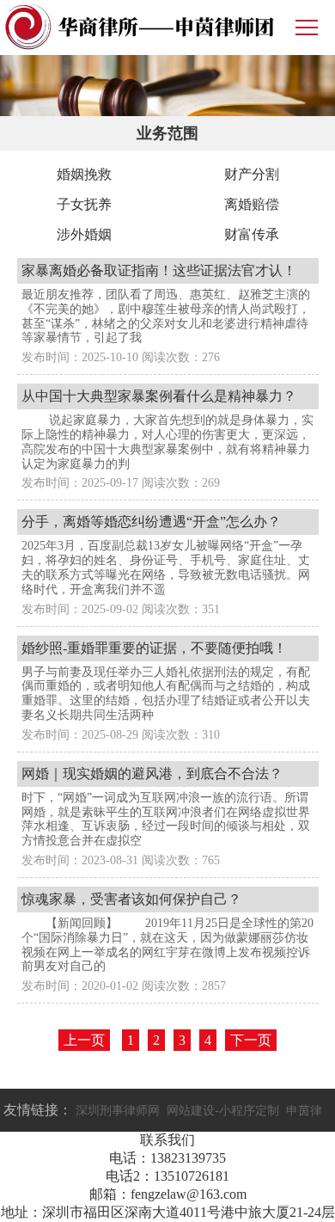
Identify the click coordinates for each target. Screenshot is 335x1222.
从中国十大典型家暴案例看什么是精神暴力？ (158, 396)
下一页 (250, 1040)
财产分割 (251, 174)
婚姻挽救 (84, 174)
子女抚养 (84, 204)
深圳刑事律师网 (118, 1110)
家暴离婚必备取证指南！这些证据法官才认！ (158, 270)
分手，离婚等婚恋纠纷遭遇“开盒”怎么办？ (151, 521)
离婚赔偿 (251, 204)
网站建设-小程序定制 (223, 1110)
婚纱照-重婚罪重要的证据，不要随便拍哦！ (154, 648)
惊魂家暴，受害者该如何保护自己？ (131, 899)
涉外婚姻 (84, 234)
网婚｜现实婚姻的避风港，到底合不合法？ (152, 773)
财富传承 (251, 234)
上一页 (84, 1040)
